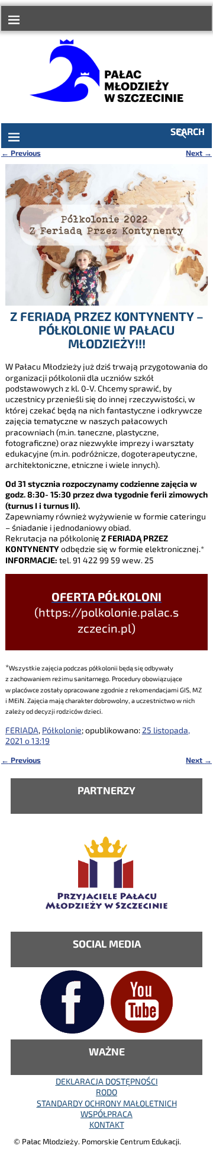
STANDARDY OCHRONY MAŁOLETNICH (107, 1103)
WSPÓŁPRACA (106, 1114)
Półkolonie (62, 730)
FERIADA (21, 730)
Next (199, 153)
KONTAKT (106, 1124)
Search (187, 131)
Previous (21, 153)
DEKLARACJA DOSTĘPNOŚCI (107, 1081)
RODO (106, 1092)
